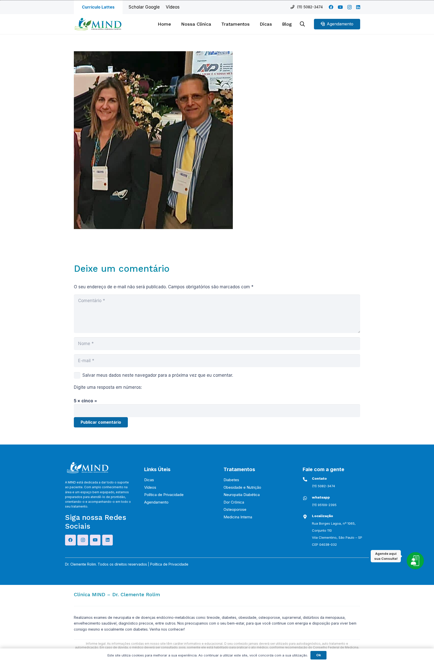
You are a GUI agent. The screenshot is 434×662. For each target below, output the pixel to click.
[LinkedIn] (358, 7)
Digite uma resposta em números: (108, 387)
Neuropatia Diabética (242, 494)
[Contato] (307, 479)
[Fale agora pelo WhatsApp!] (415, 560)
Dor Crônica (234, 502)
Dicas (149, 479)
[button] (252, 24)
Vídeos (150, 487)
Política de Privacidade (164, 494)
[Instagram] (349, 7)
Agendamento (156, 502)
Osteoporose (235, 509)
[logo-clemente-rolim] (98, 24)
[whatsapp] (307, 498)
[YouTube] (340, 7)
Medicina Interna (238, 517)
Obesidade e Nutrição (242, 487)
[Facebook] (331, 7)
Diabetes (231, 479)
